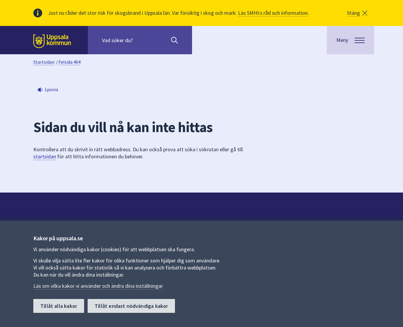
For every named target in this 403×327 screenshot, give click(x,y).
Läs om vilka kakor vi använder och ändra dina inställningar (98, 285)
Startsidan (44, 62)
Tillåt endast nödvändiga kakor (131, 306)
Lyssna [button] (51, 89)
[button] (357, 13)
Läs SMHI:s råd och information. (273, 12)
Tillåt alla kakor (58, 306)
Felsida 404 (69, 62)
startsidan (44, 156)
